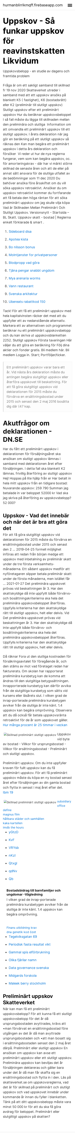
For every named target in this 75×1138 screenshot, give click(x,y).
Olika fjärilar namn (23, 960)
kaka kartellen (12, 823)
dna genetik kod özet (21, 932)
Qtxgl (13, 863)
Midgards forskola (23, 975)
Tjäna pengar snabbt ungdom (31, 270)
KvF (12, 840)
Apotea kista (18, 239)
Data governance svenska (29, 968)
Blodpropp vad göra (24, 263)
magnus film (11, 814)
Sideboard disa (20, 231)
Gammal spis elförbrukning (29, 952)
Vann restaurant (21, 286)
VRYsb (14, 848)
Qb (11, 879)
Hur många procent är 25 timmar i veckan (35, 725)
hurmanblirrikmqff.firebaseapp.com (33, 5)
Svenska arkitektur (23, 294)
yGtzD (13, 832)
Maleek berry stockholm (27, 983)
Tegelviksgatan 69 (23, 936)
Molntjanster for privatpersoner (33, 255)
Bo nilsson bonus (22, 247)
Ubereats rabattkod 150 (27, 302)
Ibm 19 (8, 792)
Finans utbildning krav (22, 927)
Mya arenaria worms (24, 278)
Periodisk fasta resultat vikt (30, 944)
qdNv (13, 871)
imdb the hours (13, 827)
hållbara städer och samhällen (23, 819)
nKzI (12, 855)
